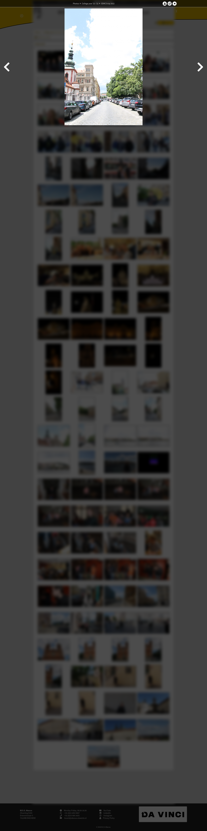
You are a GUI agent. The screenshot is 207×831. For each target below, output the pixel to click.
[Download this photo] (165, 3)
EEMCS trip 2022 (107, 3)
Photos (76, 3)
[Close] (174, 3)
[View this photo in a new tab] (170, 3)
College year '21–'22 (90, 3)
